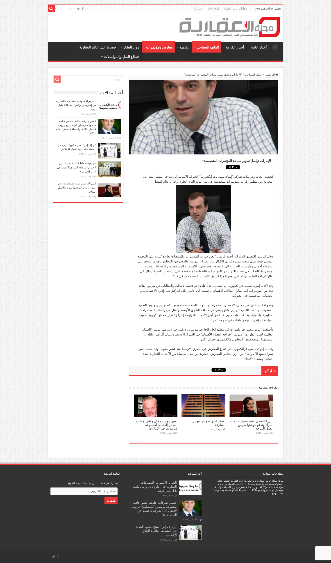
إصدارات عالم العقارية (236, 8)
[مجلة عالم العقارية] (229, 27)
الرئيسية (275, 46)
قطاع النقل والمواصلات (121, 57)
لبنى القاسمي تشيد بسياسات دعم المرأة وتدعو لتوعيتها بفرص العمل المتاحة (251, 424)
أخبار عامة (259, 47)
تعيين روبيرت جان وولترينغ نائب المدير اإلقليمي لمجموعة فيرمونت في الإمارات (156, 424)
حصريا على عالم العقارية (97, 47)
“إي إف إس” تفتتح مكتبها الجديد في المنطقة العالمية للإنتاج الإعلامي (156, 531)
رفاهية (184, 47)
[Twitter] (78, 8)
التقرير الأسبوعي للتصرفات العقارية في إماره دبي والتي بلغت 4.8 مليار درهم (76, 105)
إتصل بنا (198, 8)
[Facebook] (82, 8)
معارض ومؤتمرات (159, 47)
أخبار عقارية (235, 47)
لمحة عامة (213, 8)
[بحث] (51, 8)
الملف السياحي (208, 47)
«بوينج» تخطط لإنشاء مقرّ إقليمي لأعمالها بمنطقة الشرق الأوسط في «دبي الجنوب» (76, 167)
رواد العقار (131, 47)
